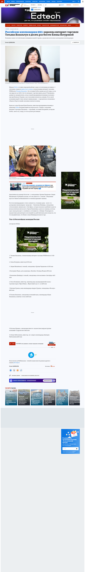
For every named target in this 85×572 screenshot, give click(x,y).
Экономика (42, 1)
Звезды (54, 1)
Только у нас (19, 25)
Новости (13, 25)
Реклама (68, 5)
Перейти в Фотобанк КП (25, 178)
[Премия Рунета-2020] (24, 5)
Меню (2, 1)
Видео (13, 1)
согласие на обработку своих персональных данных (69, 452)
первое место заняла (27, 89)
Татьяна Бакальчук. (21, 91)
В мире (48, 1)
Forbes (16, 87)
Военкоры (25, 25)
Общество (35, 1)
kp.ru (53, 366)
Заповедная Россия (54, 25)
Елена (17, 107)
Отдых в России (45, 25)
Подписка (76, 5)
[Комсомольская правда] (12, 5)
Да (32, 9)
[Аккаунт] (83, 1)
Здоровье (59, 1)
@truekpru (16, 363)
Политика (28, 1)
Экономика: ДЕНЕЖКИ (16, 375)
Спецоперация (20, 1)
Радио (62, 5)
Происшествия (63, 25)
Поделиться (76, 42)
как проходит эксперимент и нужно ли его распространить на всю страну (38, 186)
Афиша (69, 25)
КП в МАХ (39, 25)
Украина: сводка (32, 25)
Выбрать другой (37, 9)
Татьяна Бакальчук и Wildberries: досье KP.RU (30, 375)
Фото (8, 1)
